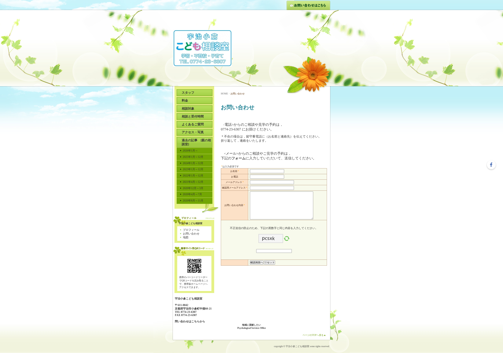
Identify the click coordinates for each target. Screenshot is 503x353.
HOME (224, 93)
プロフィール (191, 229)
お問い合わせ (308, 5)
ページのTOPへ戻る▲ (314, 335)
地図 (185, 237)
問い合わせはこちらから (190, 321)
